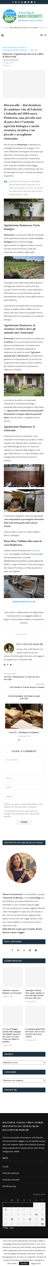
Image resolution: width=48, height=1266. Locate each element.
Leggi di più (36, 1263)
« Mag (5, 1227)
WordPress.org (9, 1186)
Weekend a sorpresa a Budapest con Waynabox (12, 991)
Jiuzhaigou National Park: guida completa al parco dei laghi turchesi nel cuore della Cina (34, 994)
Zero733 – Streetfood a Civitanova (24, 732)
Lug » (11, 1227)
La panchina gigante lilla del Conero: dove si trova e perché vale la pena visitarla (35, 1033)
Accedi (5, 1166)
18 (12, 1219)
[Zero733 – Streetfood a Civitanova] (24, 716)
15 (36, 1214)
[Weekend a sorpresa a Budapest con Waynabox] (13, 977)
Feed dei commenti (11, 1179)
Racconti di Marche (11, 60)
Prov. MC (33, 50)
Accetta (24, 1263)
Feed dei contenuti (11, 1173)
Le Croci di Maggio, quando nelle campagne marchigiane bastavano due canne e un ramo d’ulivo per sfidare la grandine (12, 1035)
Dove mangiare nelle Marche (15, 50)
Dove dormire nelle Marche (14, 48)
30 (42, 1224)
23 (42, 1219)
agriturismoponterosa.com (24, 601)
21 (30, 1219)
